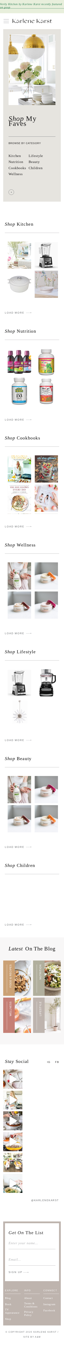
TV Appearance (12, 1311)
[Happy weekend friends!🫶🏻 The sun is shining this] (12, 1079)
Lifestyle (36, 156)
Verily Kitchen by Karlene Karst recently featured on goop (31, 6)
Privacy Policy (28, 1313)
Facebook (49, 1310)
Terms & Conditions (31, 1305)
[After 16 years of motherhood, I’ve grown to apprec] (12, 1100)
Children (35, 168)
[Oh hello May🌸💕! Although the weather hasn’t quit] (12, 1162)
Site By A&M (32, 1337)
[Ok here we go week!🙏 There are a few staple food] (12, 1183)
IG (48, 1062)
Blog (8, 1298)
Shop (8, 1319)
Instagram (49, 1304)
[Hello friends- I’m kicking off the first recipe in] (12, 1141)
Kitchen (15, 156)
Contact (48, 1298)
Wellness (16, 174)
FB (57, 1062)
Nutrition (16, 162)
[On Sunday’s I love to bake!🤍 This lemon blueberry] (12, 1120)
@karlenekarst (45, 1200)
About (28, 1298)
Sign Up (15, 1272)
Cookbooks (17, 168)
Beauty (34, 162)
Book (8, 1304)
